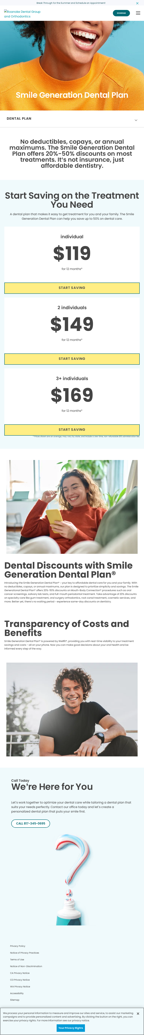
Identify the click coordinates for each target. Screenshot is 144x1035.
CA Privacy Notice (19, 973)
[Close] (138, 1013)
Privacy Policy (17, 946)
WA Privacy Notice (20, 986)
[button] (138, 13)
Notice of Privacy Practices (24, 952)
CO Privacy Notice (20, 979)
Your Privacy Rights (70, 1028)
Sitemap (14, 999)
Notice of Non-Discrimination (26, 966)
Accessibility (17, 993)
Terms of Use (17, 959)
